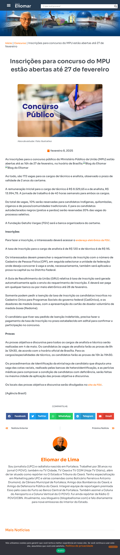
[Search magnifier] (116, 6)
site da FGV (95, 384)
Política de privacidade (79, 545)
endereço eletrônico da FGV (93, 240)
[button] (9, 5)
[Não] (113, 547)
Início (8, 43)
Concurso (20, 43)
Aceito (61, 550)
